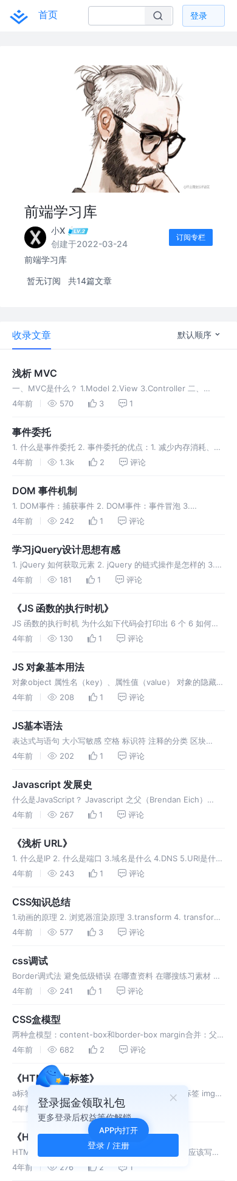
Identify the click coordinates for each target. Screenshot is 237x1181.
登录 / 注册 (108, 1145)
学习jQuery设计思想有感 (66, 549)
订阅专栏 (190, 237)
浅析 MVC (34, 373)
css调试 (30, 960)
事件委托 (31, 432)
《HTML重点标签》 (55, 1078)
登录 (198, 15)
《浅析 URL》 (42, 843)
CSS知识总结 (41, 902)
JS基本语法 (37, 726)
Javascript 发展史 (52, 784)
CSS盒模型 (36, 1019)
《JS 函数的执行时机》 (63, 608)
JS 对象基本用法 (48, 667)
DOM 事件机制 (44, 491)
